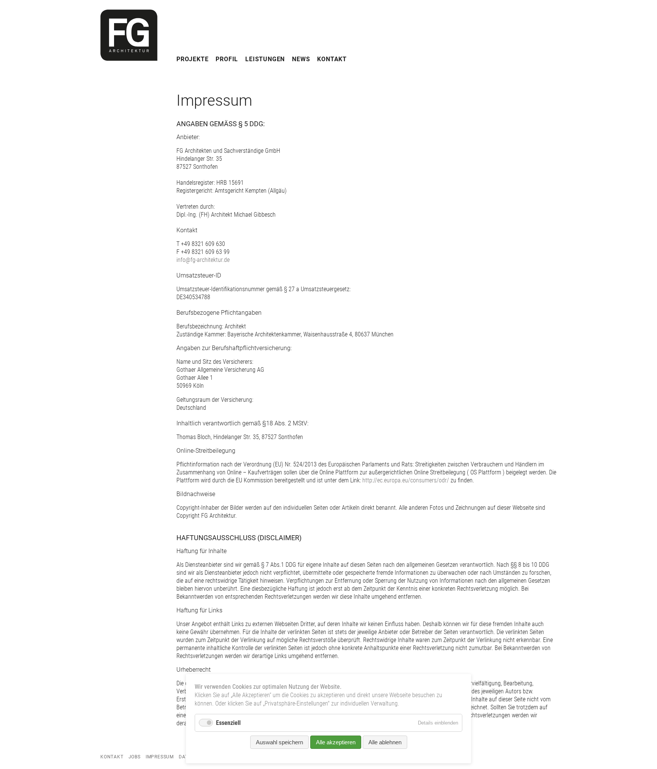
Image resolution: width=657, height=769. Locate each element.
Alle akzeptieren (335, 742)
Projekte (192, 59)
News (301, 59)
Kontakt (332, 59)
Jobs (135, 756)
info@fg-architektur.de (203, 259)
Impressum (160, 756)
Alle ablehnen (385, 742)
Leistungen (265, 59)
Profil (227, 59)
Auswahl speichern (279, 742)
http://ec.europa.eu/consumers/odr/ (405, 480)
